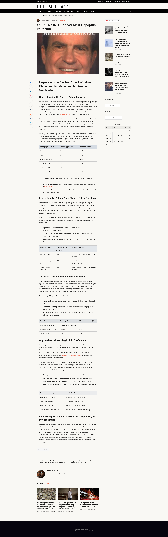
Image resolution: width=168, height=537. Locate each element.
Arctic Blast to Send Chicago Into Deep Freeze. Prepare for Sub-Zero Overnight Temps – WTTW (122, 43)
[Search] (130, 11)
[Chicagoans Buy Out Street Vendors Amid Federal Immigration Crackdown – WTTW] (109, 30)
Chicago (40, 450)
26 (107, 141)
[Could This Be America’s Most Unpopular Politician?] (68, 53)
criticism (56, 112)
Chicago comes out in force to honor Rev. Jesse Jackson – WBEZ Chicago (89, 505)
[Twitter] (30, 87)
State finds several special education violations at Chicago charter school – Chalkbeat (121, 87)
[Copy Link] (30, 105)
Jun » (107, 144)
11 (129, 133)
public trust (48, 187)
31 (125, 141)
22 (118, 138)
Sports (93, 11)
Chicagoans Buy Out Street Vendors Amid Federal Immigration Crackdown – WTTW (121, 29)
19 (107, 138)
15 (118, 136)
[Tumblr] (30, 109)
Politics (85, 11)
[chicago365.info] (53, 6)
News (78, 11)
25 (129, 138)
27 (110, 141)
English (110, 20)
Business (41, 11)
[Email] (30, 100)
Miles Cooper (71, 511)
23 (122, 138)
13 (110, 136)
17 (125, 136)
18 (129, 136)
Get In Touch (108, 1)
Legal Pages (125, 1)
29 (118, 141)
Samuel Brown (46, 20)
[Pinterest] (30, 96)
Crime (49, 11)
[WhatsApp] (30, 127)
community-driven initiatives (71, 355)
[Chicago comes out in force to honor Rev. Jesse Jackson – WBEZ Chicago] (89, 494)
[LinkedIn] (30, 91)
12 (107, 136)
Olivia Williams (50, 511)
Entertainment (69, 11)
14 (114, 136)
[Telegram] (30, 122)
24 (125, 138)
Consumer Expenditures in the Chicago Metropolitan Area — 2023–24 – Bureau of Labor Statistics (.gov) (122, 72)
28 (114, 141)
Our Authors (117, 1)
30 (122, 141)
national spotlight (66, 114)
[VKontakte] (30, 118)
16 (122, 136)
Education (57, 11)
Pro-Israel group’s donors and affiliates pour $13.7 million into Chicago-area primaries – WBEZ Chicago (46, 506)
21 (114, 138)
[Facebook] (30, 82)
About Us (100, 1)
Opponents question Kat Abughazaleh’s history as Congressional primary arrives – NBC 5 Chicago (67, 506)
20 (110, 138)
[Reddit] (30, 114)
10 (125, 133)
